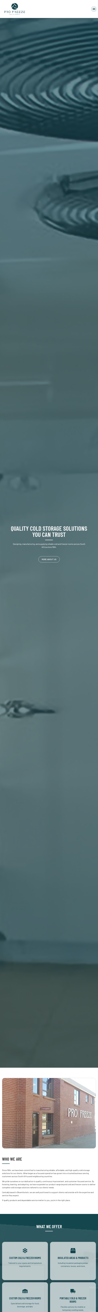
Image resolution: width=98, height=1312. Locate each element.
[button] (94, 9)
